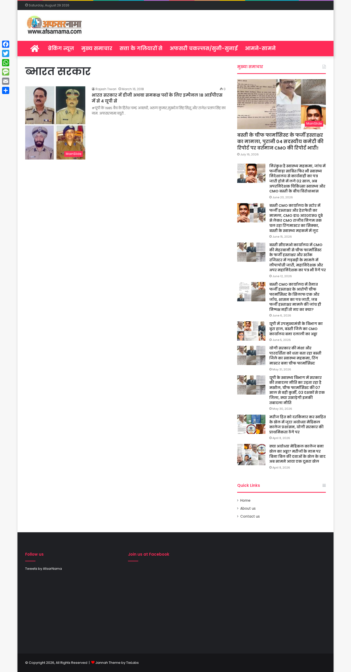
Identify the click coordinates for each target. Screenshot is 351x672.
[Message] (5, 72)
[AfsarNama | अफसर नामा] (55, 25)
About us (248, 508)
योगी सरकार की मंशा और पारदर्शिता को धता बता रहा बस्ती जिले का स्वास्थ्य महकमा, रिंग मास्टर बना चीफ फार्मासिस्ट (295, 356)
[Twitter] (5, 53)
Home (245, 500)
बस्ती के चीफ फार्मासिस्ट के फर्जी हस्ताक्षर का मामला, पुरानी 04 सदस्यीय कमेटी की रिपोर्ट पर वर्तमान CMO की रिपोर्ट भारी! (280, 141)
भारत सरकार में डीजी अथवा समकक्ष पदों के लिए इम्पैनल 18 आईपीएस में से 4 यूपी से (157, 98)
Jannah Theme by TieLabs (117, 662)
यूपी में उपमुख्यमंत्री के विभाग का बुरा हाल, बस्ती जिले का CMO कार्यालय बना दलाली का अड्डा (296, 328)
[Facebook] (5, 44)
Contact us (250, 516)
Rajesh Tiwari (106, 89)
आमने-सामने (260, 48)
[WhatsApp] (5, 62)
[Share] (5, 90)
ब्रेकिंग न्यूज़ (61, 48)
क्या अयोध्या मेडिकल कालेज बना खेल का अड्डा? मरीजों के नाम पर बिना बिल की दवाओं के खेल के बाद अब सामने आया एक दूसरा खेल (297, 454)
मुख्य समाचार (96, 48)
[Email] (5, 81)
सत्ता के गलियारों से (140, 48)
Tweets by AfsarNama (43, 568)
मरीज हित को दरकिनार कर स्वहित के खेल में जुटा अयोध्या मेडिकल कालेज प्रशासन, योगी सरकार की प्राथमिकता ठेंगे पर (297, 424)
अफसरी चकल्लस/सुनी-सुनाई (204, 48)
